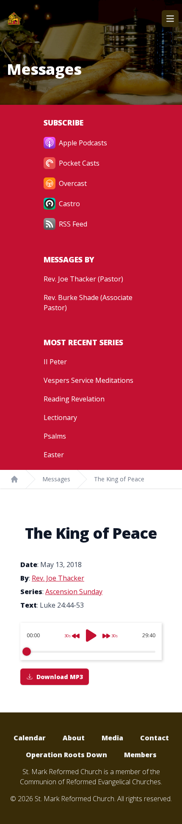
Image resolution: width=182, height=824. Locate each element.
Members (140, 754)
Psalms (55, 436)
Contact (154, 737)
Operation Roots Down (66, 754)
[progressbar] (91, 651)
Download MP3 (59, 677)
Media (112, 737)
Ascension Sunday (73, 591)
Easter (54, 454)
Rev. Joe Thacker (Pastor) (83, 279)
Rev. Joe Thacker (58, 578)
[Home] (14, 479)
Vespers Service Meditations (88, 380)
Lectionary (60, 417)
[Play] (91, 635)
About (74, 737)
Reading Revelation (74, 399)
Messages (56, 479)
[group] (91, 641)
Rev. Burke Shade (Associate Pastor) (88, 302)
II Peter (55, 361)
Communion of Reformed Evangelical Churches (90, 781)
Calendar (30, 737)
